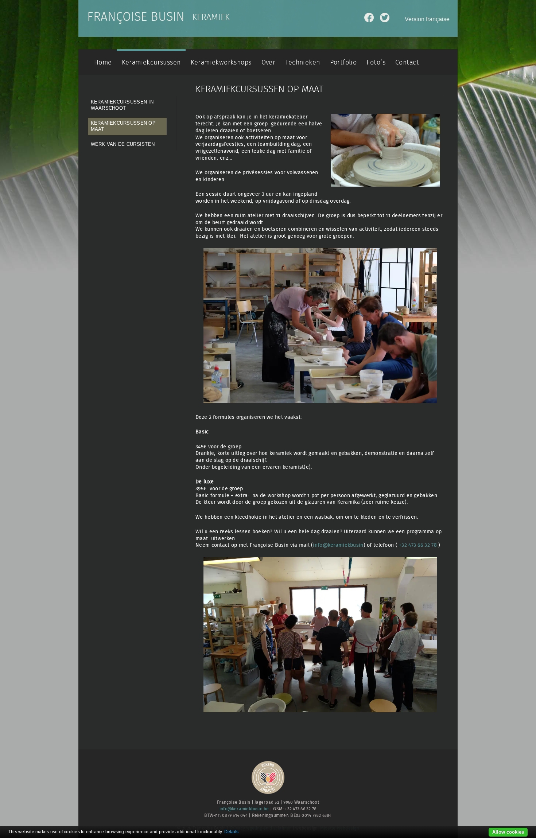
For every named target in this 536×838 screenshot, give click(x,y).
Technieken (302, 62)
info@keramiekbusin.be (244, 809)
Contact (407, 62)
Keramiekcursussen (151, 62)
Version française (427, 19)
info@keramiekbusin (338, 545)
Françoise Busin (136, 17)
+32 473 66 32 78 (418, 545)
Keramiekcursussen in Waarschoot (122, 105)
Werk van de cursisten (123, 144)
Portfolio (343, 62)
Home (103, 62)
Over (268, 62)
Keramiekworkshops (221, 62)
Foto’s (375, 62)
